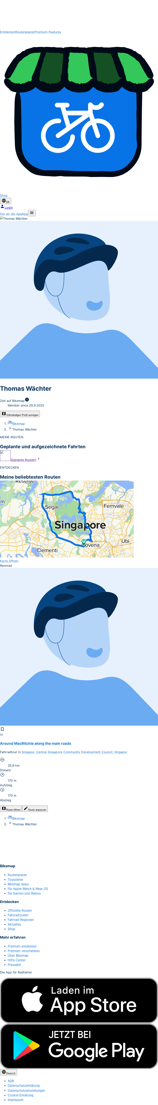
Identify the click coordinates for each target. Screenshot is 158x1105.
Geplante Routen (23, 460)
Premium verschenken (24, 951)
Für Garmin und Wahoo (24, 893)
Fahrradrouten (18, 915)
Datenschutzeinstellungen (26, 1090)
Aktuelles (14, 924)
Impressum (16, 1100)
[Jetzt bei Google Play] (79, 1046)
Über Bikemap (18, 955)
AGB (11, 1081)
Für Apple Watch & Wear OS (28, 889)
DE (8, 202)
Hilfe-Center (17, 960)
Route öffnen (13, 809)
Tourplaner (15, 879)
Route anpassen (37, 809)
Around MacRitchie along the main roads (35, 743)
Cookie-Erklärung (20, 1095)
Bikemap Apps (18, 884)
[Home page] (79, 15)
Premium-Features (48, 32)
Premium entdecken (22, 946)
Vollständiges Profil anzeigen (22, 415)
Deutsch (10, 1073)
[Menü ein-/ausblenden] (32, 213)
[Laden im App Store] (79, 1000)
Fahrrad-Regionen (21, 919)
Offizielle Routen (20, 910)
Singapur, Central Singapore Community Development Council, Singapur (74, 752)
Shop (11, 929)
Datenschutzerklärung (24, 1085)
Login (9, 207)
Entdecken (7, 32)
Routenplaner (25, 32)
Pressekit (14, 964)
